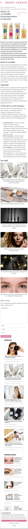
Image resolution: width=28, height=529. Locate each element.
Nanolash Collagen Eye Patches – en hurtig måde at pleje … (14, 357)
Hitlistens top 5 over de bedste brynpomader (14, 249)
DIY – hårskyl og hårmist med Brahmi (18, 484)
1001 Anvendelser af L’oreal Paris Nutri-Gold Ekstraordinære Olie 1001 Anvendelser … (14, 444)
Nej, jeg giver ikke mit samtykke (14, 523)
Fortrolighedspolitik (6, 513)
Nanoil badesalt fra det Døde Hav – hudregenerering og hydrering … (13, 378)
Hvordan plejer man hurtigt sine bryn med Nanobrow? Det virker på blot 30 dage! (14, 226)
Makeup (19, 14)
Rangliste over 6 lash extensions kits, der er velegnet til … (18, 459)
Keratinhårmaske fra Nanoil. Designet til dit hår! (14, 272)
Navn (3, 325)
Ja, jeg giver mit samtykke (14, 520)
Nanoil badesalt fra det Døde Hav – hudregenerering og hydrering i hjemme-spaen (14, 181)
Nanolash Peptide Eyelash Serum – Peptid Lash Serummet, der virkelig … (18, 509)
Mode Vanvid (16, 2)
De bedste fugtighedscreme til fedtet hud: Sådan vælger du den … (13, 400)
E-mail (3, 329)
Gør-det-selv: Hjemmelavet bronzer (12, 204)
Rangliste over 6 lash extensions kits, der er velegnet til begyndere (14, 295)
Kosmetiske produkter (22, 12)
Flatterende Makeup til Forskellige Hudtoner (13, 422)
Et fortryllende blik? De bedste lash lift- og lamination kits (18, 471)
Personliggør (14, 525)
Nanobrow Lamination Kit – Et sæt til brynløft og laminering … (18, 497)
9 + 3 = (3, 333)
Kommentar (4, 308)
